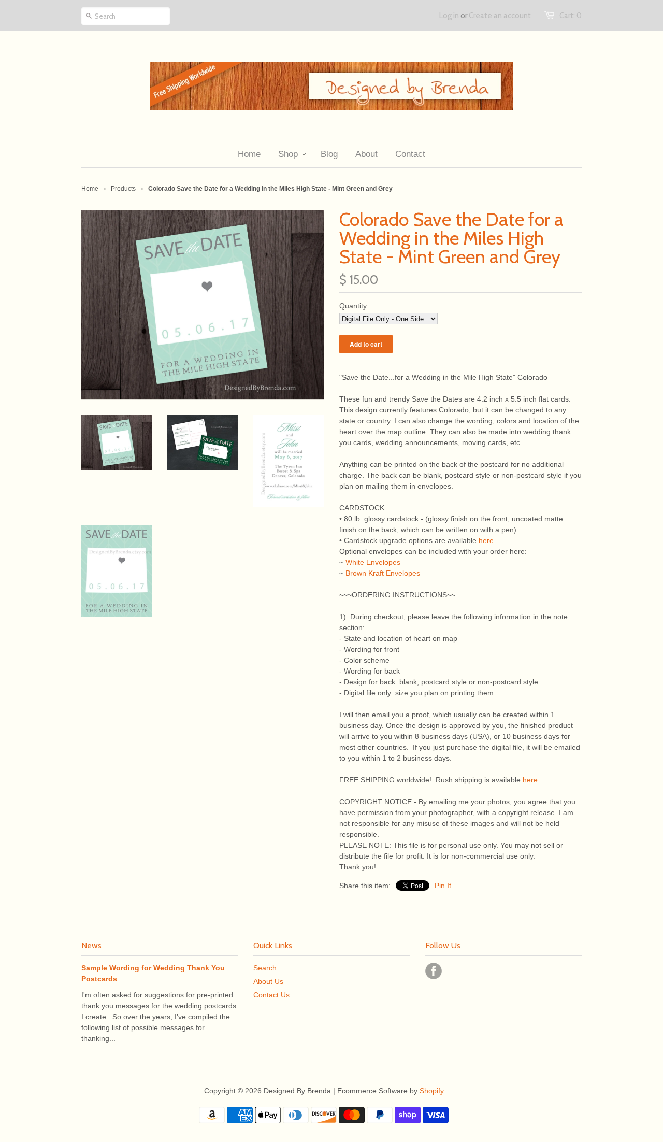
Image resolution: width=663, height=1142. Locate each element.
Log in (449, 15)
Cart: (570, 15)
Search (265, 968)
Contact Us (271, 995)
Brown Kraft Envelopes (382, 573)
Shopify (432, 1091)
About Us (268, 981)
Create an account (500, 15)
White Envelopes (372, 562)
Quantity (353, 306)
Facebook (433, 971)
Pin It (443, 885)
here (486, 540)
